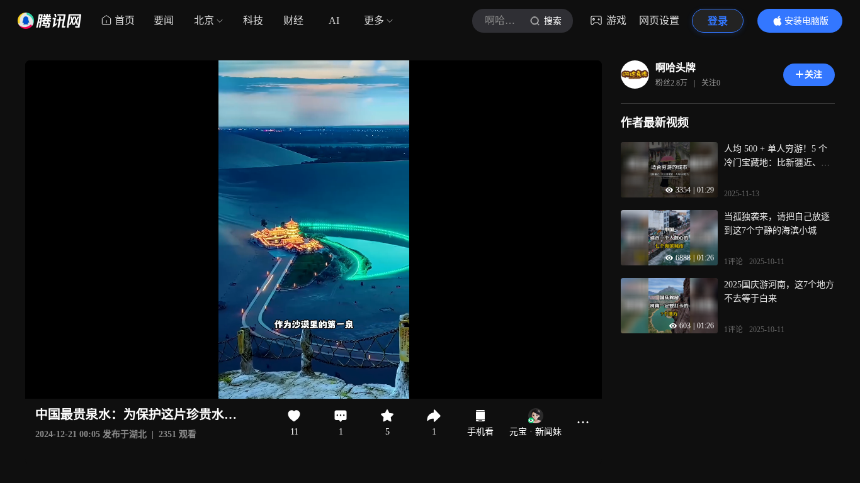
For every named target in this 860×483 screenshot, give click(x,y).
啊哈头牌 (675, 67)
